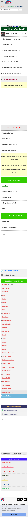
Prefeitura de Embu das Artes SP (11, 79)
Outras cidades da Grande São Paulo (14, 85)
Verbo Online (5, 56)
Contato (16, 504)
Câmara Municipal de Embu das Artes (12, 73)
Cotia (3, 309)
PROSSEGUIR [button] (14, 514)
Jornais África (5, 475)
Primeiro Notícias (6, 139)
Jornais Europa (5, 484)
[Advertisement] (14, 18)
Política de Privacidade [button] (8, 510)
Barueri (4, 295)
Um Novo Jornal (6, 62)
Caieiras (4, 299)
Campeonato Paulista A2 (8, 191)
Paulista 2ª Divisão (6, 197)
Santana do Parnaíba (7, 356)
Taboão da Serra (6, 363)
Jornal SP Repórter (6, 50)
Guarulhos (4, 327)
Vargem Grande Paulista (8, 367)
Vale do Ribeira (6, 385)
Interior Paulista (6, 378)
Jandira (4, 338)
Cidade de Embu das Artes (10, 414)
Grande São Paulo (6, 370)
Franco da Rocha (6, 324)
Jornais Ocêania (5, 488)
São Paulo (4, 284)
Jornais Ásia (5, 480)
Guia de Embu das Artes (8, 67)
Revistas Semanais (5, 453)
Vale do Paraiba (6, 381)
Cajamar (4, 302)
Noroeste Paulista (6, 388)
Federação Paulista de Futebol (9, 203)
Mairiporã (4, 345)
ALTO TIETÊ (5, 292)
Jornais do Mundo (19, 6)
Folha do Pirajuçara (6, 39)
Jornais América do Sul (7, 462)
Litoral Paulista (6, 374)
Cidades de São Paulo (9, 275)
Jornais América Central (7, 467)
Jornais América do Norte (8, 471)
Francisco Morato (6, 320)
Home (2, 6)
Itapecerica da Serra (7, 331)
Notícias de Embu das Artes (9, 150)
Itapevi (4, 335)
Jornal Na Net (5, 45)
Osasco (4, 349)
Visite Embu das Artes (7, 133)
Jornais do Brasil (10, 6)
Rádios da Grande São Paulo (11, 270)
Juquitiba (4, 342)
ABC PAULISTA (5, 288)
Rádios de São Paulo (6, 396)
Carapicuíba (5, 306)
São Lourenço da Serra (8, 360)
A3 (16, 191)
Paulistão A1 (5, 186)
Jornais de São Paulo (7, 392)
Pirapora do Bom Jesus (8, 353)
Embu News (5, 144)
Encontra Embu (5, 221)
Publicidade (22, 504)
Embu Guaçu (5, 317)
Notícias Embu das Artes (11, 33)
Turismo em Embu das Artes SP (9, 227)
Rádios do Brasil (18, 453)
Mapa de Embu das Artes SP (11, 410)
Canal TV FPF (5, 208)
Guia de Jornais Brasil (7, 504)
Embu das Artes (6, 313)
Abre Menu (2, 2)
